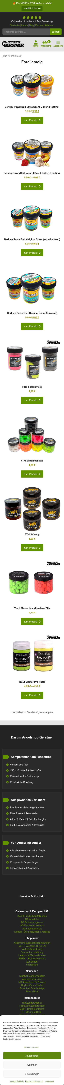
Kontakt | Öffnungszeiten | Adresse (32, 931)
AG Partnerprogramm (32, 922)
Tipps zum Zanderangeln (32, 1005)
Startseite (15, 25)
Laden (24, 25)
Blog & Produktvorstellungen (32, 916)
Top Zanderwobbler (32, 1002)
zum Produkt (30, 120)
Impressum (49, 1081)
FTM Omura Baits (32, 1012)
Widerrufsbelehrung (32, 949)
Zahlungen (32, 961)
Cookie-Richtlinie (17, 1081)
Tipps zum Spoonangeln (32, 1015)
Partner (39, 25)
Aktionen (48, 25)
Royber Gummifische (32, 985)
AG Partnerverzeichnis (32, 925)
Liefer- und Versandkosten (32, 955)
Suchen (56, 31)
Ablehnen (32, 1064)
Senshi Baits (32, 991)
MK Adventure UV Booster (32, 982)
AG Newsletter (32, 919)
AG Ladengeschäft (32, 928)
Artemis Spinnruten (32, 979)
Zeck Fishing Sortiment (32, 1008)
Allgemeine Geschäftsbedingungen (32, 942)
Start (4, 55)
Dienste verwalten (31, 1047)
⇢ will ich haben (32, 8)
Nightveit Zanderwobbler (32, 975)
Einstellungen (32, 1073)
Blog (31, 25)
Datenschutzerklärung (34, 1081)
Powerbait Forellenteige (32, 988)
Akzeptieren (32, 1055)
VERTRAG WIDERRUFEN (32, 945)
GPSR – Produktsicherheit (32, 958)
